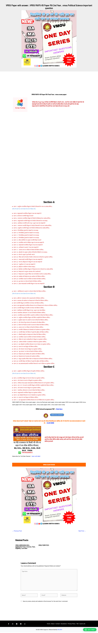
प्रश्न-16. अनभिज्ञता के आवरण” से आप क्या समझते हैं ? (26, 247)
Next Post (82, 531)
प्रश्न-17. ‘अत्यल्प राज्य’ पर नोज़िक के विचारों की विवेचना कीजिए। (29, 249)
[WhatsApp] (24, 624)
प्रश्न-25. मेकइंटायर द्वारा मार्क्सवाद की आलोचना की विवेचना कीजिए (29, 354)
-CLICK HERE (50, 423)
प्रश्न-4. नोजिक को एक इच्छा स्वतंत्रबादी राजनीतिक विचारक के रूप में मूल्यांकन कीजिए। (34, 383)
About (53, 623)
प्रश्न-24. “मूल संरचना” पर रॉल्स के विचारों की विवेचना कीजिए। (28, 351)
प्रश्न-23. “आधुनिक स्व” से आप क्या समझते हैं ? (25, 264)
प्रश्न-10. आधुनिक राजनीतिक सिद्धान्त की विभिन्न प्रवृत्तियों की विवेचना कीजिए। (32, 317)
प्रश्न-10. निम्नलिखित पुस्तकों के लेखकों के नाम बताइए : (27, 232)
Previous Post (17, 531)
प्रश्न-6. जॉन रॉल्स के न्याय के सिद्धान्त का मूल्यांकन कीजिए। (27, 387)
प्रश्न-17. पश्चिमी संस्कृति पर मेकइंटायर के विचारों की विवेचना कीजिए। (30, 334)
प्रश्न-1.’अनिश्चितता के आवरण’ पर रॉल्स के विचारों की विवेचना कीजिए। (30, 291)
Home (48, 623)
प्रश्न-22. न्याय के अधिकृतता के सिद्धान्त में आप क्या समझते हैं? (28, 262)
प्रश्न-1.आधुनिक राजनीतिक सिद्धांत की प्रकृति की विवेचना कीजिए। (29, 371)
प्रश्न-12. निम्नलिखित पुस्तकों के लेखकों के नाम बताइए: (26, 237)
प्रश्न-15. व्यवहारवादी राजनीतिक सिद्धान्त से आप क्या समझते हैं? (28, 245)
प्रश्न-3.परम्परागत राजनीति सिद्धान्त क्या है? (23, 216)
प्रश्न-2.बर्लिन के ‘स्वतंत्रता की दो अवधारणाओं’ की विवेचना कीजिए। (29, 298)
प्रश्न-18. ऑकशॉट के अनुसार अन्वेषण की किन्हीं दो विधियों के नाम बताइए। (31, 252)
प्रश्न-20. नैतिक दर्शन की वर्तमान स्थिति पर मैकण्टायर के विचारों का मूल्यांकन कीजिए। (33, 257)
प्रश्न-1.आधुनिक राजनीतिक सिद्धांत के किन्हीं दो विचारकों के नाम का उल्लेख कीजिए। (33, 206)
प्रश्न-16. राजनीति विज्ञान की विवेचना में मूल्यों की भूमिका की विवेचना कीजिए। (31, 332)
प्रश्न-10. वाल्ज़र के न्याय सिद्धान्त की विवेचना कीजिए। (26, 397)
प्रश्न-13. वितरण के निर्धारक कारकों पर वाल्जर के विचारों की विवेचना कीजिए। (31, 325)
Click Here (59, 409)
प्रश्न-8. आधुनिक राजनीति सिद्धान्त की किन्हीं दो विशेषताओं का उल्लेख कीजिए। (32, 228)
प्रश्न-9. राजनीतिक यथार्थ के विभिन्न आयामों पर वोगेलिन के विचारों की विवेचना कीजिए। (33, 315)
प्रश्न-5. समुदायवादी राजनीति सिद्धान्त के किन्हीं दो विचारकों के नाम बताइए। (31, 220)
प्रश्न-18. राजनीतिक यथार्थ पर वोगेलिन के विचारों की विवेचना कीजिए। (30, 337)
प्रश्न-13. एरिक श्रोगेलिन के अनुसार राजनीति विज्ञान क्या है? (27, 240)
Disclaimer (64, 623)
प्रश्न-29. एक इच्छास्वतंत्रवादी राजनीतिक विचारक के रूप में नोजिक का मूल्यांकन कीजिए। (34, 363)
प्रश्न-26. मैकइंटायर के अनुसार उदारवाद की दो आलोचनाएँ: (27, 271)
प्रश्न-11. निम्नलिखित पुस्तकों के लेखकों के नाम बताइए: (26, 235)
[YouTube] (20, 624)
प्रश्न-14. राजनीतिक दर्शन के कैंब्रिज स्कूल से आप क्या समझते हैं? (29, 242)
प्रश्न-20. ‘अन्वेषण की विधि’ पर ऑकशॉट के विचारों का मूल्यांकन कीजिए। (30, 341)
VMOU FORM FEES (43, 545)
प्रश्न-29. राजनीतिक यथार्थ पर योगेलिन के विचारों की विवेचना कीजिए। (30, 279)
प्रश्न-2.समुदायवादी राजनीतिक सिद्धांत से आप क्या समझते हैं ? (28, 213)
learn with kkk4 (36, 456)
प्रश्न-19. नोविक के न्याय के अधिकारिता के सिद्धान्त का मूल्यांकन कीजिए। (30, 339)
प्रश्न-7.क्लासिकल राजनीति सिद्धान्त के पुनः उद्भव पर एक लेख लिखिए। (30, 310)
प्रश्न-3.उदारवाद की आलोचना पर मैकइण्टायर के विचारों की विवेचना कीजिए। (31, 300)
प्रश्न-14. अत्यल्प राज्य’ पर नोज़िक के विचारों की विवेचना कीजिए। (29, 327)
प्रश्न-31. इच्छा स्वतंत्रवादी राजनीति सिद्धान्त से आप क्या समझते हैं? (29, 283)
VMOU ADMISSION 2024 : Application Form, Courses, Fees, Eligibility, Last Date (25, 546)
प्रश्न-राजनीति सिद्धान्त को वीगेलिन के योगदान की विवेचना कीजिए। (29, 303)
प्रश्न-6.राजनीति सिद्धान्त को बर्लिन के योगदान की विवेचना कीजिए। (29, 308)
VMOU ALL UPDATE (57, 414)
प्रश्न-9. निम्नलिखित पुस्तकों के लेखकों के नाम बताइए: (26, 230)
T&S (77, 623)
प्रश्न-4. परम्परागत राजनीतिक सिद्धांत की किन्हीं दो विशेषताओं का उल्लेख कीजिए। (32, 218)
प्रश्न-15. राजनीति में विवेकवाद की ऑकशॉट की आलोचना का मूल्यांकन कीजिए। (32, 329)
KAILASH (59, 629)
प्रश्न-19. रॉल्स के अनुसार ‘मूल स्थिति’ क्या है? (24, 254)
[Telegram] (16, 624)
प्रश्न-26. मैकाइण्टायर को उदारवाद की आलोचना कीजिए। (27, 356)
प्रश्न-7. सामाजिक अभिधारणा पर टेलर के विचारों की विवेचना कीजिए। (29, 390)
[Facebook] (8, 624)
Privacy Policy (71, 623)
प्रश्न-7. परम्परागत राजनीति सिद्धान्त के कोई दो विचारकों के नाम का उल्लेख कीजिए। (33, 225)
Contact (57, 623)
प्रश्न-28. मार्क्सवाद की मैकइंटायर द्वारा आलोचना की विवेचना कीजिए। (29, 276)
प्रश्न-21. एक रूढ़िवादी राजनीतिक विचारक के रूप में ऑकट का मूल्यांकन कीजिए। (32, 344)
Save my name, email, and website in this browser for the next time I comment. (45, 601)
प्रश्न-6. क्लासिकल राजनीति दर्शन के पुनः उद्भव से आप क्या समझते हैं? (29, 223)
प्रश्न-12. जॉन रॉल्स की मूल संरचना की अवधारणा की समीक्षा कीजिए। (29, 322)
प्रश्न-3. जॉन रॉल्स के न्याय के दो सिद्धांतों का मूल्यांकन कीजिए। (28, 380)
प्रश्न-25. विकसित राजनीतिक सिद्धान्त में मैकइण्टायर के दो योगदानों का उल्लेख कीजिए (33, 269)
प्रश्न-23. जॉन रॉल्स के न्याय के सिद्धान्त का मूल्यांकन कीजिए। (28, 349)
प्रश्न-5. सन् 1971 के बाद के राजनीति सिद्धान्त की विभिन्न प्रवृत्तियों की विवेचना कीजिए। (34, 385)
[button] (89, 629)
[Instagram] (12, 624)
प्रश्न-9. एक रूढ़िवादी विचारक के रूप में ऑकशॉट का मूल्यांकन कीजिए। (30, 395)
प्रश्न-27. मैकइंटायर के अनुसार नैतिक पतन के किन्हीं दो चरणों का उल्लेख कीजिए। (32, 274)
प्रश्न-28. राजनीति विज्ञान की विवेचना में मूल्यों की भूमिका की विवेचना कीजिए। (31, 361)
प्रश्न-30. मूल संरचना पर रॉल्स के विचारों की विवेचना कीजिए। (28, 281)
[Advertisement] (49, 82)
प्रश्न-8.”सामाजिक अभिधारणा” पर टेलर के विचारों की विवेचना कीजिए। (30, 312)
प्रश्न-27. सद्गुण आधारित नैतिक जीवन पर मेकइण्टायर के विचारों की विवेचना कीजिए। (33, 358)
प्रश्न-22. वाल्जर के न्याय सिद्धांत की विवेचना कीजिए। (26, 346)
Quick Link (82, 623)
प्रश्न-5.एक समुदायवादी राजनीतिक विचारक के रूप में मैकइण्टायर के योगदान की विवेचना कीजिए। (36, 305)
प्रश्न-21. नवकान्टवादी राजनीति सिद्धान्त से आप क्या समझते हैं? (28, 259)
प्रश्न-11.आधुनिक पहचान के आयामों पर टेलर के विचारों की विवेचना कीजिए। (31, 320)
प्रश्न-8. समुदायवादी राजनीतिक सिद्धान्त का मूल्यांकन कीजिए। (28, 392)
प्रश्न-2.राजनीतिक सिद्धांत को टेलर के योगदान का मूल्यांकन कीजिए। (29, 378)
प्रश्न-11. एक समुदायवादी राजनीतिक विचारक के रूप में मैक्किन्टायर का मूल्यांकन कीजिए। (34, 400)
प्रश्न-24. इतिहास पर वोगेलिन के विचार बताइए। (25, 266)
